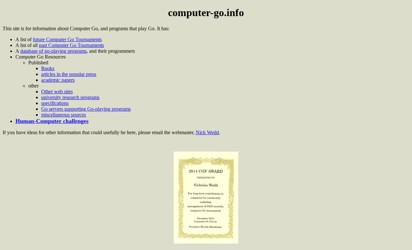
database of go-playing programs (53, 51)
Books (47, 68)
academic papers (58, 80)
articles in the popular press (68, 74)
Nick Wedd (207, 132)
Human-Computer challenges (52, 121)
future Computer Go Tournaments (67, 39)
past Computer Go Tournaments (71, 45)
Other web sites (57, 91)
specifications (55, 103)
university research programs (70, 97)
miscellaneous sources (63, 114)
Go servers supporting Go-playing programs (86, 109)
